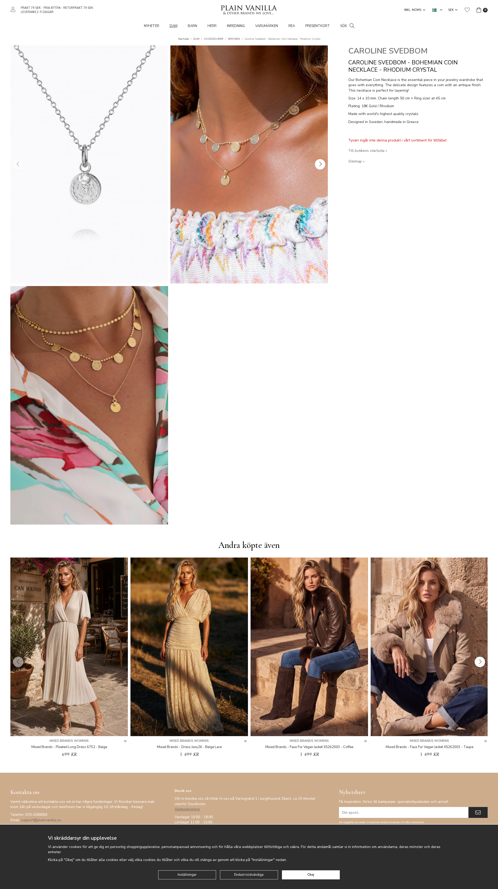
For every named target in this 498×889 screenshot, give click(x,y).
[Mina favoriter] (467, 9)
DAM (173, 26)
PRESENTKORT (317, 26)
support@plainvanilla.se (41, 820)
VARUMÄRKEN (266, 26)
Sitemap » (356, 161)
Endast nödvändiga (249, 874)
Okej (310, 874)
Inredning (236, 26)
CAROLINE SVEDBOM (388, 51)
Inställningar (187, 874)
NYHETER (151, 26)
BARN (192, 26)
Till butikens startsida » (367, 150)
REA (291, 26)
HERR (212, 26)
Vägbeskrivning (187, 809)
